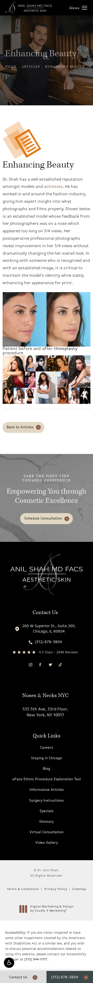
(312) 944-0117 (35, 959)
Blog (46, 769)
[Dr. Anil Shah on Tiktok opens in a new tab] (60, 664)
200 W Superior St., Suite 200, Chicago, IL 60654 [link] (49, 629)
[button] (9, 963)
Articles (31, 67)
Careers (46, 748)
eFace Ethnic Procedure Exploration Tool (46, 779)
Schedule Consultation (43, 519)
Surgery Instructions (46, 801)
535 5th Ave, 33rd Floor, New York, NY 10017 (45, 712)
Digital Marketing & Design (52, 909)
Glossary (46, 822)
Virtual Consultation (46, 832)
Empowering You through (46, 490)
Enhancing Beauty (65, 67)
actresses (53, 187)
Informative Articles (46, 790)
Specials (46, 811)
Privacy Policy (55, 889)
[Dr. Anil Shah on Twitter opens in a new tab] (50, 664)
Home (11, 67)
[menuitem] (30, 665)
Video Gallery (46, 843)
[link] (45, 642)
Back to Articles (20, 427)
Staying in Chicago (46, 758)
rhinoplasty (66, 349)
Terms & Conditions (23, 889)
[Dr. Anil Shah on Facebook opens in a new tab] (40, 664)
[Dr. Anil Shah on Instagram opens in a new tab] (30, 664)
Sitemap (79, 889)
